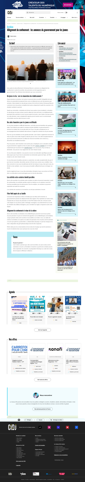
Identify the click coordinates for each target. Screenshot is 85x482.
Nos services (38, 435)
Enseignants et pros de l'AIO (40, 439)
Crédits (18, 441)
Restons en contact (20, 435)
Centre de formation (40, 445)
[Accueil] (13, 12)
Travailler (52, 17)
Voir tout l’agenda (42, 330)
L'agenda (18, 465)
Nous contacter (19, 438)
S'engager (63, 17)
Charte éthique (32, 479)
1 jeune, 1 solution (40, 145)
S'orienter (41, 17)
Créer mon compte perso (59, 438)
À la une (9, 17)
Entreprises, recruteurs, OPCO (41, 440)
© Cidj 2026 (57, 479)
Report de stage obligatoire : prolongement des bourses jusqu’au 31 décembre (67, 54)
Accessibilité (49, 479)
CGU (53, 479)
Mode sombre (60, 12)
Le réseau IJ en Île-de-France (60, 447)
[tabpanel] (30, 68)
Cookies (62, 479)
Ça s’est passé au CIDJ (20, 456)
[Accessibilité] (19, 420)
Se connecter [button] (77, 12)
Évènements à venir (39, 453)
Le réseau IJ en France (59, 446)
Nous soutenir (19, 440)
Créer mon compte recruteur (60, 439)
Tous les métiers (20, 17)
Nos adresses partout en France (42, 409)
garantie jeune (28, 147)
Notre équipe (19, 451)
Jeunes (37, 438)
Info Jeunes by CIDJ (21, 461)
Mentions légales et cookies (41, 479)
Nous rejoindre (19, 457)
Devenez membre (58, 435)
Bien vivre (74, 17)
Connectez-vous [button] (59, 460)
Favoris (40, 420)
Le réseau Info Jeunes (59, 444)
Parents (37, 441)
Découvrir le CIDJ (20, 445)
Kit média (37, 455)
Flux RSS (27, 479)
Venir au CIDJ (19, 439)
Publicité (22, 479)
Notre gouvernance (20, 450)
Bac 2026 (32, 17)
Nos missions (19, 447)
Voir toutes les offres (42, 379)
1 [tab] (30, 83)
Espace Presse (38, 449)
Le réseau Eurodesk (58, 451)
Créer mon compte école (59, 440)
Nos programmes (20, 452)
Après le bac (20, 23)
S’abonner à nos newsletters (61, 455)
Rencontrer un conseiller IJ (59, 450)
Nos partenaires (19, 455)
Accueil (8, 23)
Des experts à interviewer (40, 454)
